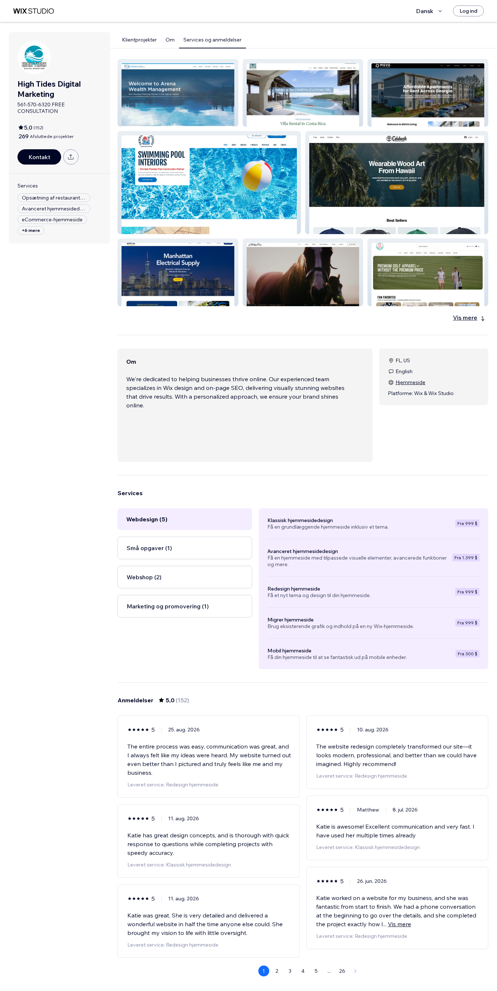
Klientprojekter (139, 39)
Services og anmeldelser (212, 39)
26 (342, 971)
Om (170, 39)
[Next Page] (355, 971)
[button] (178, 93)
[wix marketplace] (33, 11)
